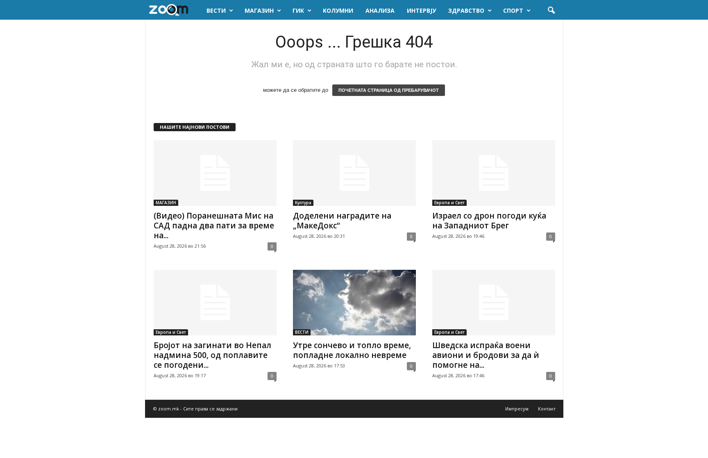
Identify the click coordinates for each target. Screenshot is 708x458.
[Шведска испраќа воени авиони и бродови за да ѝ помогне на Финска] (493, 302)
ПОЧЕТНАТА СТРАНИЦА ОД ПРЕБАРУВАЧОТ (388, 90)
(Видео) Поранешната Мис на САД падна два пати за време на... (214, 225)
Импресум (517, 409)
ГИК (298, 10)
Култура (303, 202)
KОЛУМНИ (338, 10)
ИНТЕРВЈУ (421, 10)
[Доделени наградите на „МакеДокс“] (354, 173)
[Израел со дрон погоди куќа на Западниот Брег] (493, 173)
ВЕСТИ (216, 10)
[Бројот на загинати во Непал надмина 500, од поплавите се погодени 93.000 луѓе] (215, 302)
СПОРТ (513, 10)
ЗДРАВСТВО (466, 10)
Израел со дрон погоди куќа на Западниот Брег (489, 220)
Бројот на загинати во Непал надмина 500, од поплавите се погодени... (212, 355)
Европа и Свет (449, 202)
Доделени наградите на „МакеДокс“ (342, 220)
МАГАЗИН (259, 10)
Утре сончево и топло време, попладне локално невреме (352, 350)
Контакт (547, 409)
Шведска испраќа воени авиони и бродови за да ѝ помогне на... (485, 355)
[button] (551, 11)
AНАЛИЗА (380, 10)
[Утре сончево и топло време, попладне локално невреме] (354, 302)
